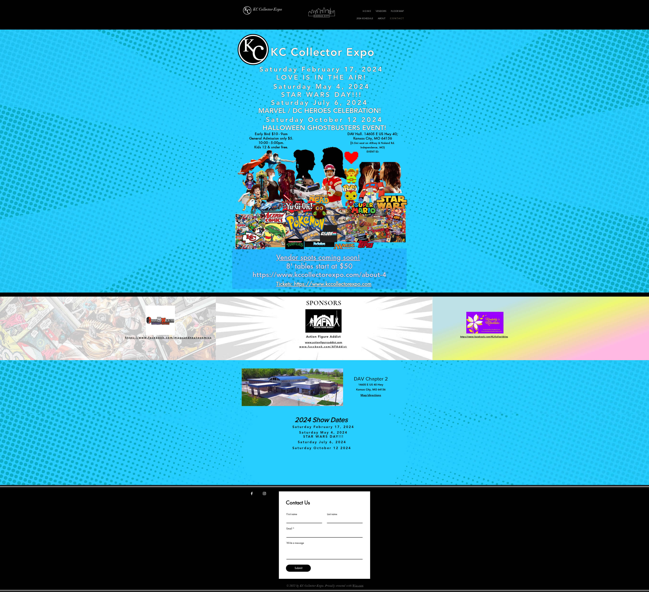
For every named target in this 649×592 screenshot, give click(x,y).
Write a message (295, 543)
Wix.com (358, 585)
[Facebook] (252, 493)
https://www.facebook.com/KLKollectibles (484, 336)
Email (289, 528)
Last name (332, 514)
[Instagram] (264, 493)
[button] (199, 11)
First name (291, 514)
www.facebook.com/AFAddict (323, 346)
